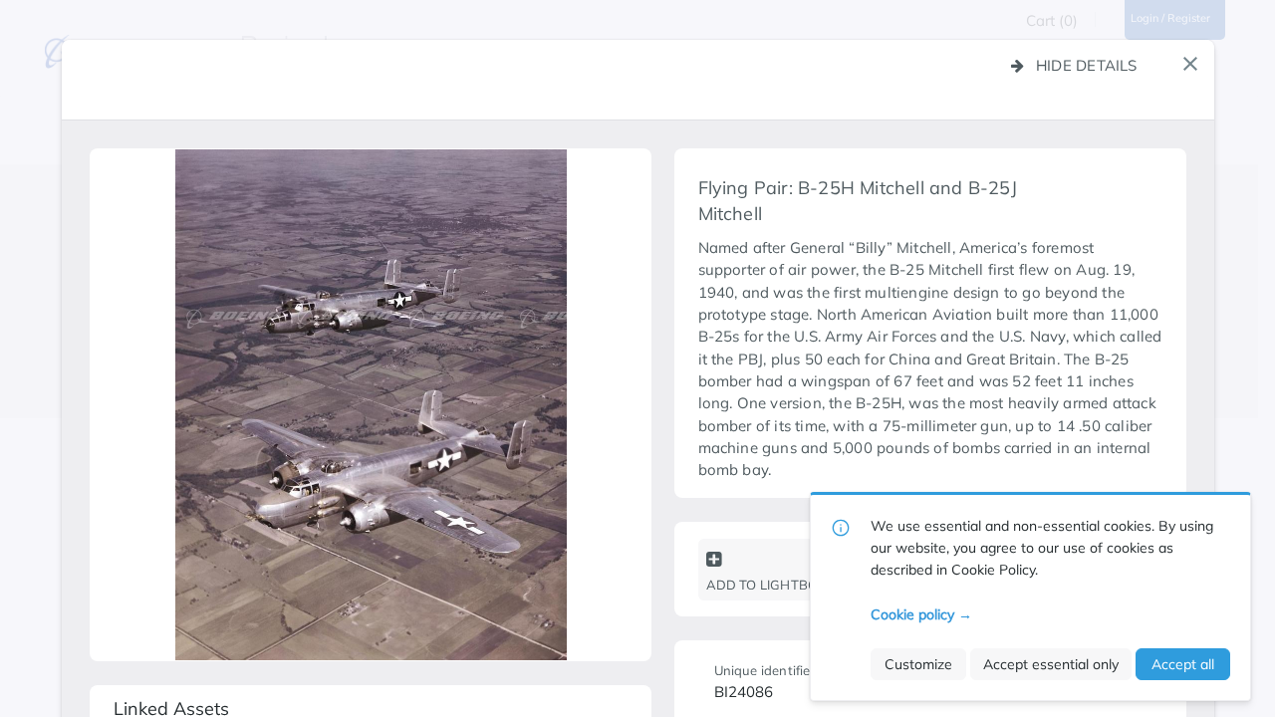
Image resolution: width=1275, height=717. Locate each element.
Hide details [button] (1087, 65)
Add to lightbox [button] (766, 585)
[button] (1190, 64)
